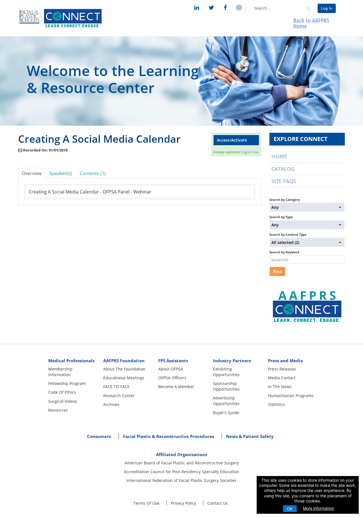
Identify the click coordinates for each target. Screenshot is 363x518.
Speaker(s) (60, 173)
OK (290, 508)
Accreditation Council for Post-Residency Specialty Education (181, 471)
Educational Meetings (123, 377)
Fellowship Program (67, 383)
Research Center (119, 395)
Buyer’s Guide (226, 412)
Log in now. (250, 152)
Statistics (276, 404)
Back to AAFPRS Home (311, 23)
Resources (58, 410)
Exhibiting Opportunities (226, 371)
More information (318, 508)
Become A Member (176, 386)
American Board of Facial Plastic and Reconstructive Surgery (181, 463)
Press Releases (282, 369)
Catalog (283, 168)
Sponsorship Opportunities (226, 386)
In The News (280, 386)
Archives (111, 404)
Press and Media (285, 360)
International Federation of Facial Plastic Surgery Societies (181, 480)
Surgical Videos (62, 401)
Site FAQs (283, 181)
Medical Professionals (71, 360)
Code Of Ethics (62, 392)
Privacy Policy (183, 503)
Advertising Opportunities (226, 400)
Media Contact (282, 377)
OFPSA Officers (172, 377)
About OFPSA (170, 369)
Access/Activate (232, 140)
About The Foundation (124, 369)
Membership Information (60, 371)
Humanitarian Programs (291, 395)
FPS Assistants (173, 360)
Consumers (99, 436)
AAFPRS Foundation (124, 360)
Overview (31, 173)
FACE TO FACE (116, 386)
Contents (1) (93, 173)
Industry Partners (232, 360)
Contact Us (217, 503)
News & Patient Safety (250, 436)
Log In (326, 8)
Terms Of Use (146, 503)
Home (279, 156)
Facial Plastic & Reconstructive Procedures (168, 436)
